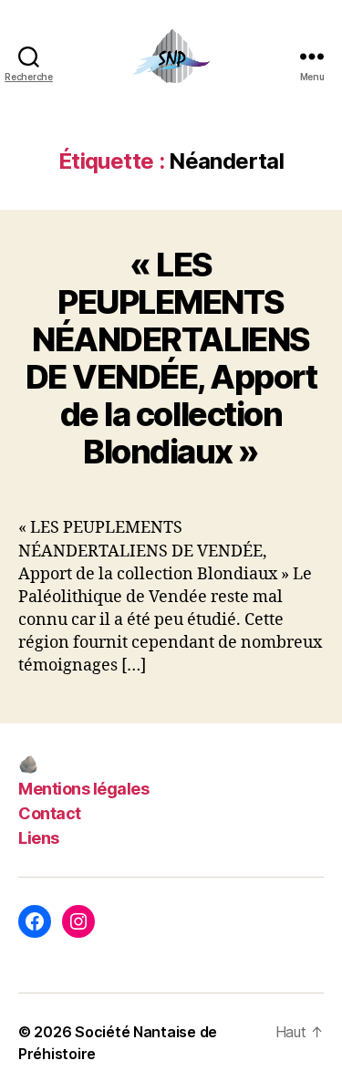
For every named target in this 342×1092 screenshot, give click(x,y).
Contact (49, 813)
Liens (38, 838)
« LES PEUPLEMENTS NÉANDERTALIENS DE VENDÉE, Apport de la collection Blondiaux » (171, 358)
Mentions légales (83, 788)
